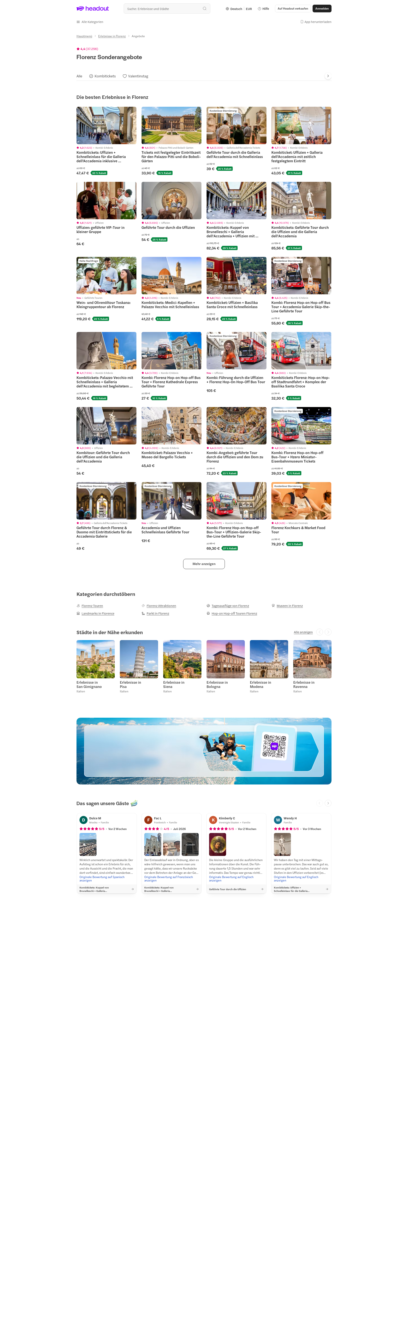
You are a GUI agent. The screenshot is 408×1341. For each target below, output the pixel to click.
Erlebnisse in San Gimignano (89, 684)
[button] (89, 22)
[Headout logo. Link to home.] (92, 8)
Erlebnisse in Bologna (217, 684)
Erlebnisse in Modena (260, 684)
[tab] (79, 76)
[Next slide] (328, 76)
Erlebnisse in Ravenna (303, 684)
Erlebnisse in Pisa (130, 684)
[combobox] (167, 8)
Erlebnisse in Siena (173, 684)
